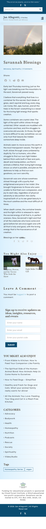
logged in (21, 302)
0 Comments (27, 69)
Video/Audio (11, 464)
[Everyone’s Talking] (34, 257)
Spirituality (16, 69)
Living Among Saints (10, 283)
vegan (29, 477)
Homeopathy (11, 436)
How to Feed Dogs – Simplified (20, 387)
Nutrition (9, 440)
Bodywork (10, 426)
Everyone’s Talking (34, 278)
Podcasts (9, 445)
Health (8, 431)
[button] (5, 272)
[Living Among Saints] (12, 257)
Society (9, 455)
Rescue (8, 450)
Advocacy (7, 69)
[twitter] (25, 5)
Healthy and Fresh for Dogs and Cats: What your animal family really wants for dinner (21, 396)
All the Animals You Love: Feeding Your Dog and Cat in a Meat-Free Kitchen (22, 407)
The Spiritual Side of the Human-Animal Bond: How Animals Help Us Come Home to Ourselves (23, 379)
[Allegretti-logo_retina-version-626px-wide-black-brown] (15, 16)
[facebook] (21, 5)
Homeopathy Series (14, 477)
